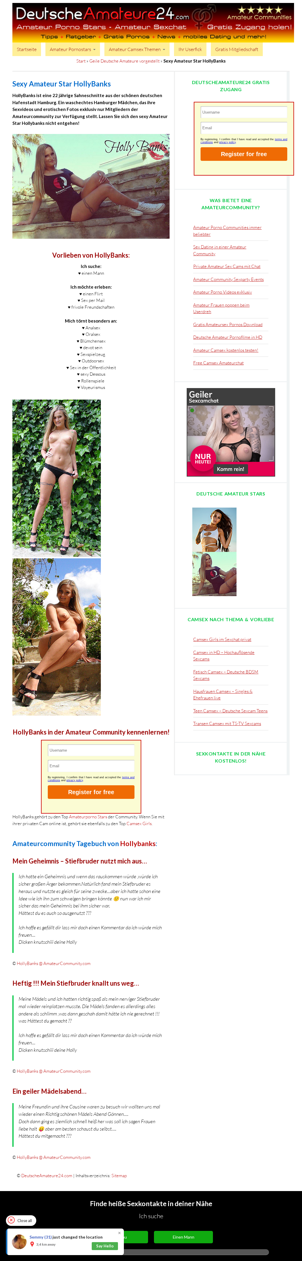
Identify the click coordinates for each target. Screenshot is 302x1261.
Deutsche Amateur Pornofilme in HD (227, 337)
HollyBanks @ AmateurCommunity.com (54, 963)
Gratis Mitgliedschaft (236, 49)
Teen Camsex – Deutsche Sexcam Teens (230, 799)
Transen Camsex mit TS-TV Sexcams (227, 812)
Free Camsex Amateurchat (218, 363)
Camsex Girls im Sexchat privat (222, 728)
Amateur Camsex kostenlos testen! (225, 350)
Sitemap (119, 1175)
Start (81, 61)
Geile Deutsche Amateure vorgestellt (124, 61)
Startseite (27, 49)
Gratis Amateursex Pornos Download (227, 324)
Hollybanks (138, 843)
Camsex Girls (139, 823)
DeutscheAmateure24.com (46, 1175)
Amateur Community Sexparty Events (228, 279)
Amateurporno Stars (88, 817)
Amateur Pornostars (70, 49)
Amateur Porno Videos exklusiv (222, 292)
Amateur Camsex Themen (135, 49)
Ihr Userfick (190, 49)
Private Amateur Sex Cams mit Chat (226, 266)
